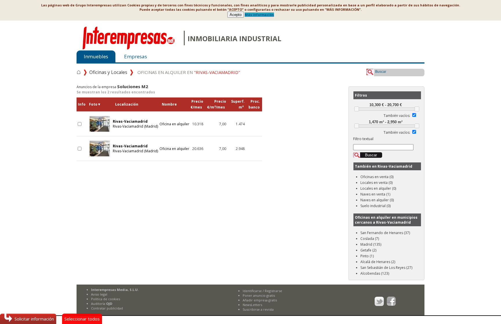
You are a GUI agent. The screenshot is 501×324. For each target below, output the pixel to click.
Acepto (236, 14)
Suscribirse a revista (258, 309)
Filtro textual (363, 138)
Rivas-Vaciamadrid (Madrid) (135, 124)
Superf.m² (238, 104)
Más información (259, 14)
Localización (126, 104)
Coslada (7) (369, 238)
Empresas (135, 56)
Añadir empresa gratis (260, 300)
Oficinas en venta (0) (376, 176)
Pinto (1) (367, 256)
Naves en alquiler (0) (377, 200)
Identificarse (252, 291)
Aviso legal (99, 294)
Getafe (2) (368, 250)
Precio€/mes (196, 104)
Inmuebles (96, 56)
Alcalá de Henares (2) (377, 261)
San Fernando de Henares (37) (385, 232)
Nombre (169, 104)
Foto (95, 104)
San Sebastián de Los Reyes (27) (386, 267)
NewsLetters (252, 305)
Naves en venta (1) (375, 194)
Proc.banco (254, 104)
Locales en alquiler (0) (378, 188)
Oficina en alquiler (174, 124)
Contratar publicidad (107, 308)
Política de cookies (105, 299)
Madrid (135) (370, 244)
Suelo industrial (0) (375, 205)
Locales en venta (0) (376, 182)
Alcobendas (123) (374, 273)
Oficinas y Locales (108, 72)
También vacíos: (397, 115)
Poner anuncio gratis (259, 295)
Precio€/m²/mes (216, 104)
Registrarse (273, 291)
